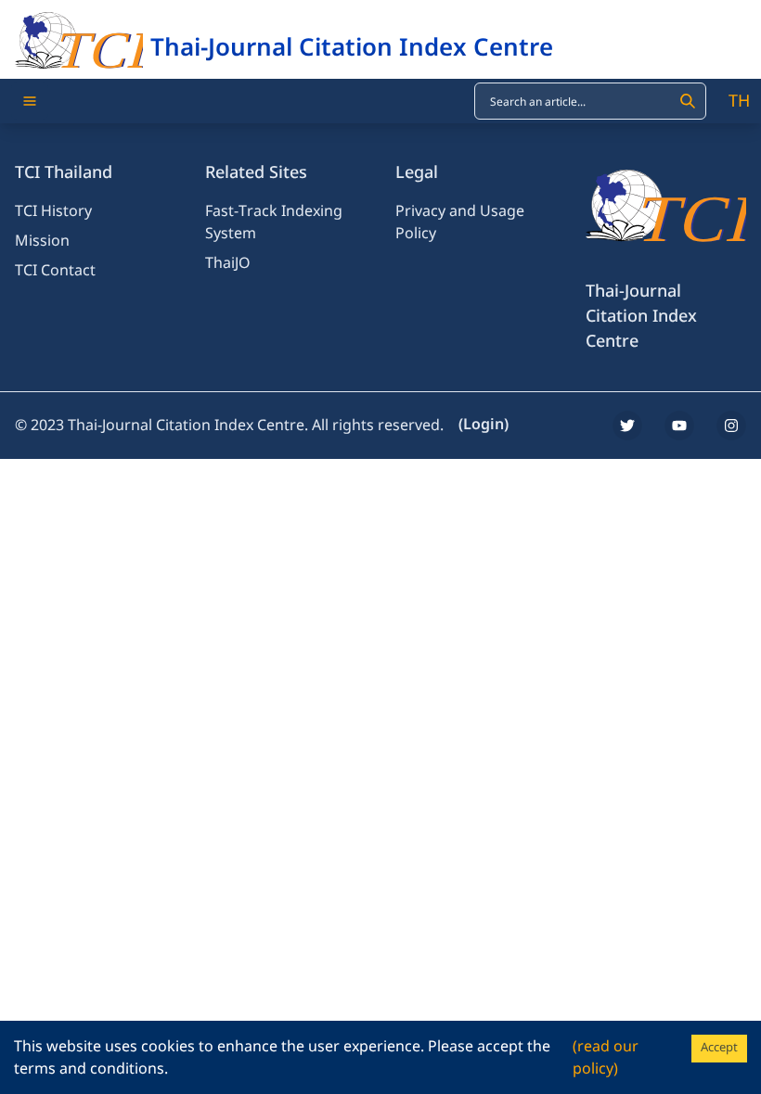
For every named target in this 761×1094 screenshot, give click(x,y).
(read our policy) (605, 1058)
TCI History (53, 211)
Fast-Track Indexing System (273, 222)
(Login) (483, 424)
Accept (719, 1047)
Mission (42, 241)
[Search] (687, 101)
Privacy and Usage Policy (459, 222)
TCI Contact (55, 271)
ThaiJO (228, 263)
